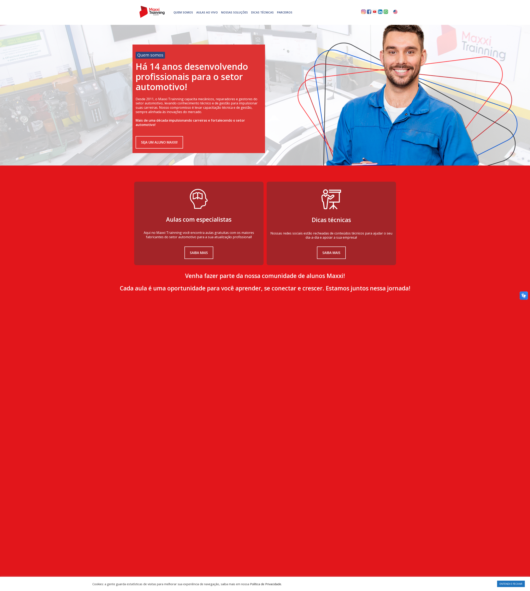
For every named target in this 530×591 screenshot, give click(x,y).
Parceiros (284, 12)
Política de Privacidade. (266, 584)
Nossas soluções (234, 12)
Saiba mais (199, 252)
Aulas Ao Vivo (207, 12)
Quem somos (183, 12)
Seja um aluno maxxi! (159, 142)
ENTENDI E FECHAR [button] (511, 584)
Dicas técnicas (262, 12)
